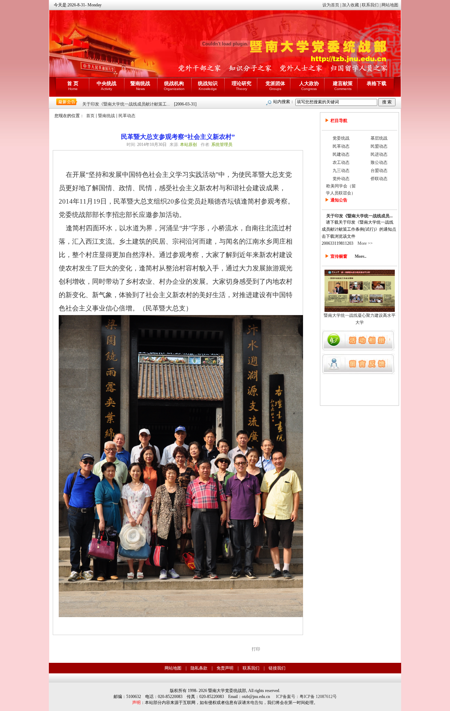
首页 (90, 115)
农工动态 (341, 162)
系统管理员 (221, 144)
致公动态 (379, 162)
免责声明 (225, 668)
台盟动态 (379, 170)
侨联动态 (379, 178)
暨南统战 (106, 115)
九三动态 (341, 170)
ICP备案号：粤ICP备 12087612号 (306, 696)
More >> (365, 243)
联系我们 (370, 4)
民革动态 (126, 115)
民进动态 (379, 154)
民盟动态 (379, 146)
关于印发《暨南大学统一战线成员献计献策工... (126, 104)
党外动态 (341, 178)
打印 (256, 649)
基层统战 (379, 138)
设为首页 (330, 4)
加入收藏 (350, 4)
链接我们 (277, 668)
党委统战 (341, 138)
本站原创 (188, 144)
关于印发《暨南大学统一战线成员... (359, 215)
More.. (360, 256)
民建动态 (341, 154)
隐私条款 (199, 668)
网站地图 (389, 4)
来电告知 (254, 702)
